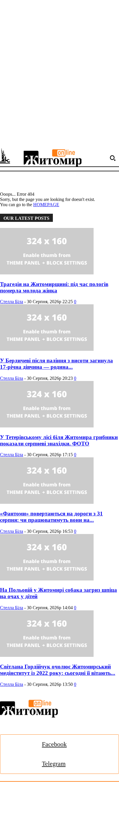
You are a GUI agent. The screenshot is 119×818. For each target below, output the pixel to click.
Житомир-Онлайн (47, 794)
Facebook (54, 744)
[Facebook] (24, 744)
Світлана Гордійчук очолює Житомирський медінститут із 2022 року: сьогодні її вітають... (57, 670)
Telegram (54, 763)
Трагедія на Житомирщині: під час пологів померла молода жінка (54, 287)
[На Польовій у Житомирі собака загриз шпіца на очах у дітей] (59, 558)
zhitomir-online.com (18, 807)
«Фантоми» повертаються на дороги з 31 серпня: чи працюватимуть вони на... (51, 516)
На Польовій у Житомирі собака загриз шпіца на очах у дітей (58, 593)
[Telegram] (24, 764)
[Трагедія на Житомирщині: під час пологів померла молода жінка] (59, 252)
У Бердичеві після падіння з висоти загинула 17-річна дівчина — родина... (56, 363)
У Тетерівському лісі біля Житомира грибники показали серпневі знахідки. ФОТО (59, 440)
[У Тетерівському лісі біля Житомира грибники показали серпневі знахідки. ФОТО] (59, 405)
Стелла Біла (11, 301)
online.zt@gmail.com (89, 807)
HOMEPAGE (46, 204)
